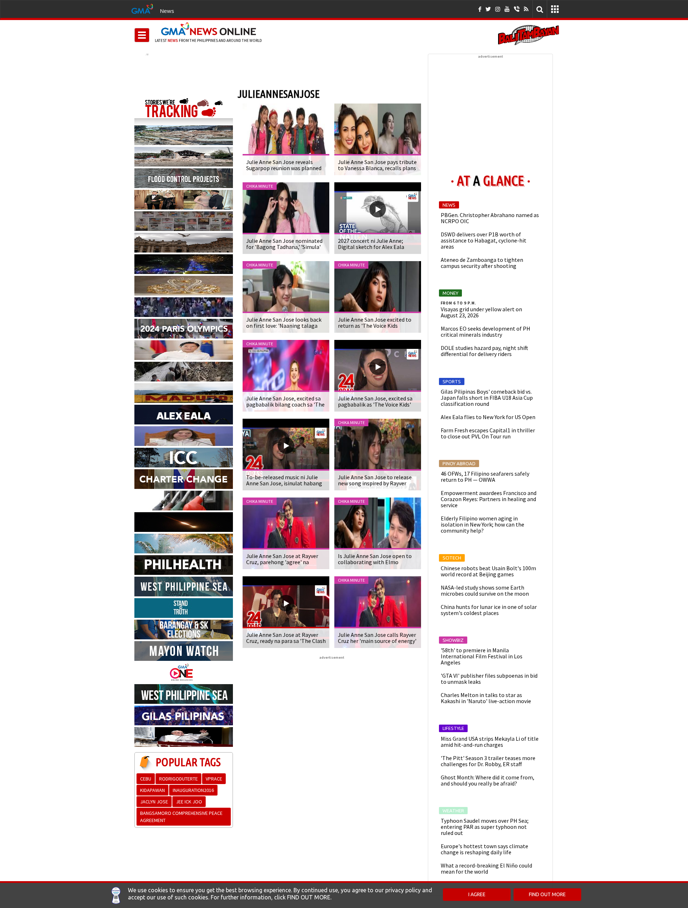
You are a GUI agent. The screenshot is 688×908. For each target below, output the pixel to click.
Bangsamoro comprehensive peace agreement (181, 816)
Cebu (145, 778)
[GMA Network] (142, 8)
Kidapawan (152, 790)
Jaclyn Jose (154, 801)
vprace (214, 778)
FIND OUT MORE (547, 894)
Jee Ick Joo (189, 801)
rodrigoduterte (178, 778)
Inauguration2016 (193, 790)
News (167, 10)
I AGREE (477, 894)
